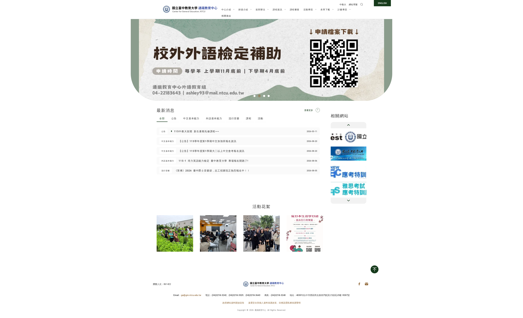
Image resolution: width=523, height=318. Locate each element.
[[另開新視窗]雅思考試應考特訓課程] (349, 189)
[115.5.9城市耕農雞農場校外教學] (175, 233)
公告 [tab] (174, 118)
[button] (254, 96)
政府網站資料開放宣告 (233, 303)
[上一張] (349, 125)
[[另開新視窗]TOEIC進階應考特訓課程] (349, 171)
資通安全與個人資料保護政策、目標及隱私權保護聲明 (274, 303)
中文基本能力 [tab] (191, 118)
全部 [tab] (162, 118)
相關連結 (226, 16)
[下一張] (349, 201)
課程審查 (294, 9)
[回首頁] (190, 13)
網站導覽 (353, 4)
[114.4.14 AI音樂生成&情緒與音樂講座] (218, 233)
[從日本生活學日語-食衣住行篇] (305, 233)
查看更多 (308, 110)
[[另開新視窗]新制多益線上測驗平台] (349, 154)
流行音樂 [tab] (234, 118)
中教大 (343, 4)
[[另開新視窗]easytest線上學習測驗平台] (349, 136)
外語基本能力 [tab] (214, 118)
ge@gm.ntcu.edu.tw (191, 295)
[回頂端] (374, 269)
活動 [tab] (260, 118)
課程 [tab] (248, 118)
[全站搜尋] (361, 4)
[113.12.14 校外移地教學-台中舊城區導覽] (261, 233)
